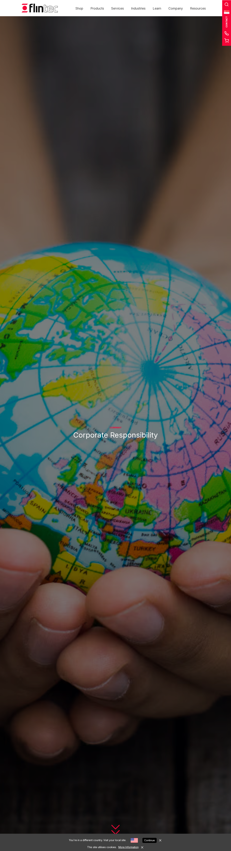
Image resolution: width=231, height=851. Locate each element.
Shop (79, 8)
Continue (149, 840)
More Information (128, 847)
